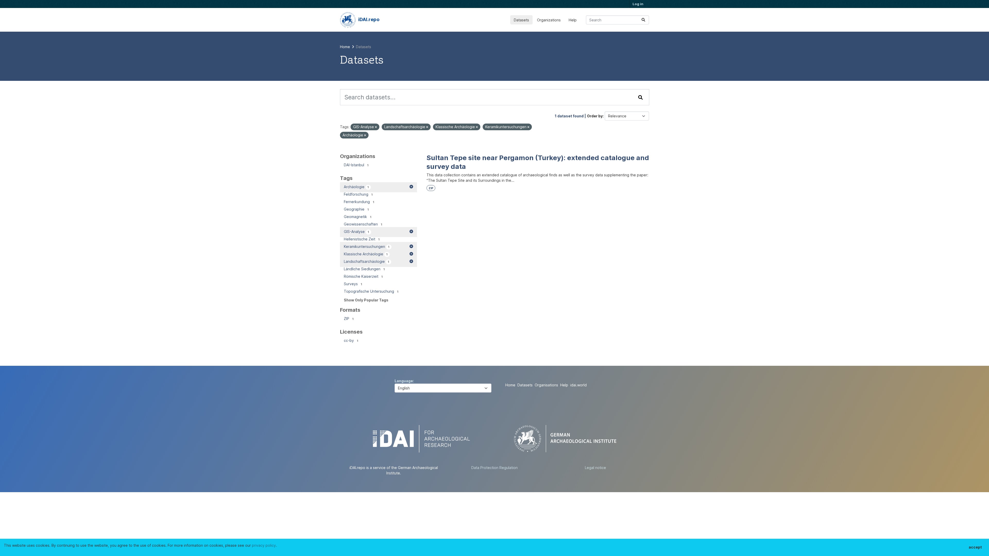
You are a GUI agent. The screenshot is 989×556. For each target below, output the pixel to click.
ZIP (431, 188)
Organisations (546, 385)
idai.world (578, 385)
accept (975, 547)
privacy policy (264, 545)
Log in (638, 4)
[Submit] (643, 19)
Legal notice (595, 467)
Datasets (521, 20)
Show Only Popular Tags (366, 300)
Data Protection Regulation (494, 467)
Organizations (549, 20)
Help (573, 20)
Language (404, 381)
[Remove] (376, 127)
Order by (595, 116)
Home (510, 385)
